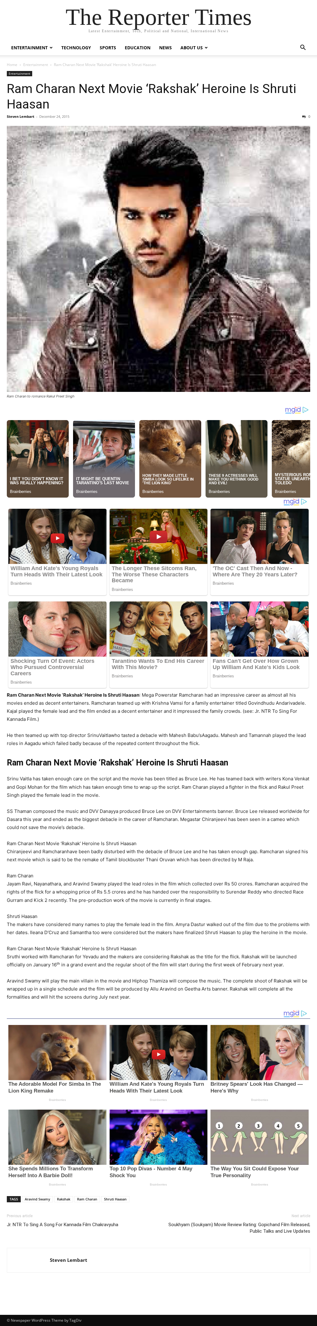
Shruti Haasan (115, 1199)
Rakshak (63, 1199)
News (165, 48)
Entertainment (29, 48)
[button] (302, 48)
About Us (191, 48)
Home (12, 64)
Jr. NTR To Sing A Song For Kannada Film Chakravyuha (62, 1224)
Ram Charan (87, 1199)
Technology (76, 48)
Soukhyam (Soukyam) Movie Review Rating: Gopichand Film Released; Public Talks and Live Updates (239, 1228)
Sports (108, 48)
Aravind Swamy (37, 1199)
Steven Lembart (20, 116)
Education (137, 48)
